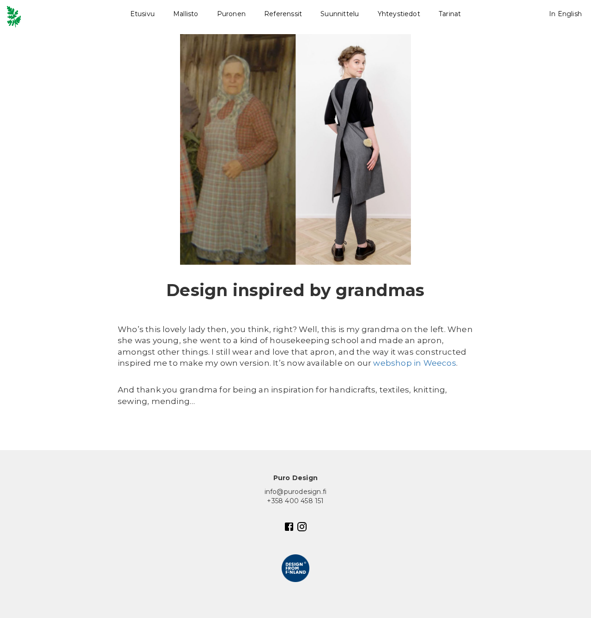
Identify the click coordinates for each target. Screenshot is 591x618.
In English (565, 14)
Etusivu (142, 14)
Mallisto (186, 14)
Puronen (231, 14)
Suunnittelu (339, 14)
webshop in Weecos (414, 363)
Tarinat (450, 14)
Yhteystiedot (399, 14)
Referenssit (283, 14)
